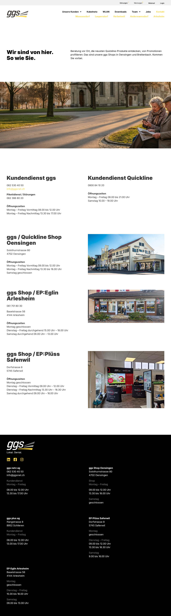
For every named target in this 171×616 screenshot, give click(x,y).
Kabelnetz (92, 11)
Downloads (121, 11)
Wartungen (138, 3)
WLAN (106, 11)
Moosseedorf (82, 16)
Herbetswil (119, 16)
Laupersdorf (101, 16)
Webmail (151, 3)
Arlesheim (158, 16)
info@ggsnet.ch (16, 189)
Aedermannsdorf (139, 16)
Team (135, 11)
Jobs (148, 11)
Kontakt (160, 11)
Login (162, 3)
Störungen (124, 3)
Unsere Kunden (70, 11)
